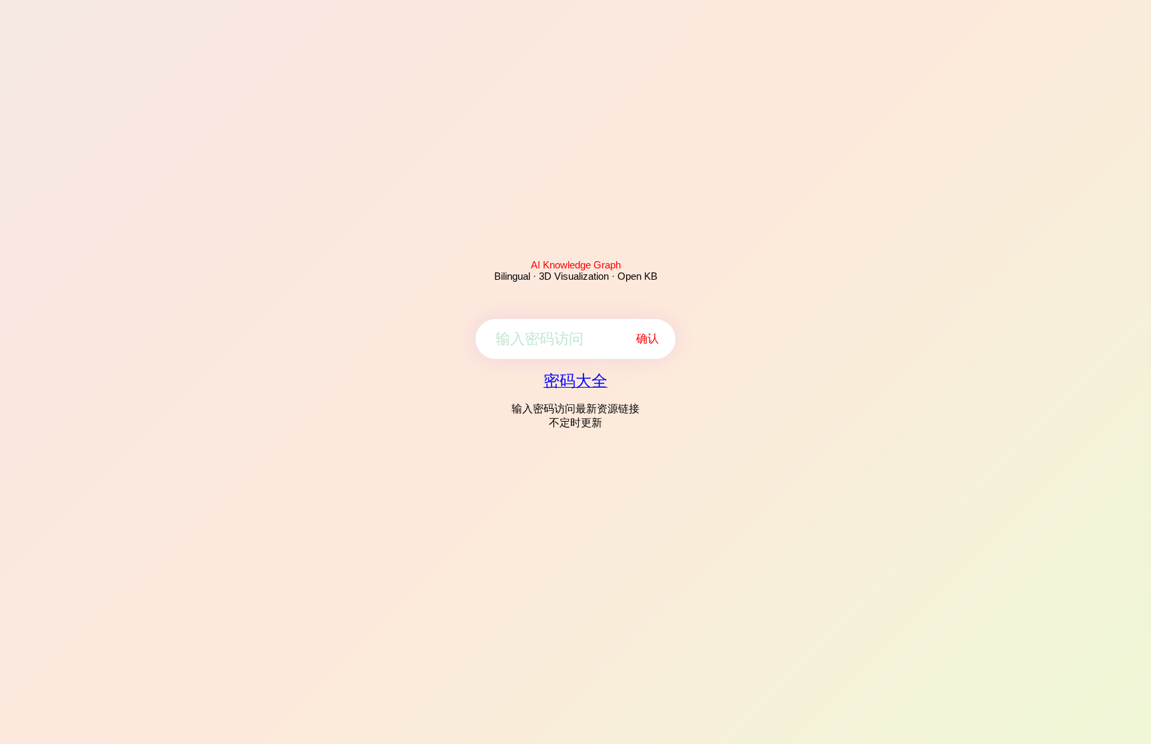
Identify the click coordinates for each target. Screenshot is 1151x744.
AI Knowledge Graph (576, 264)
